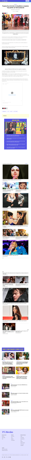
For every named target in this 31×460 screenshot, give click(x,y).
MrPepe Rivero (15, 386)
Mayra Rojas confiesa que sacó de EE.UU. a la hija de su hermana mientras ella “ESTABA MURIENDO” (7, 363)
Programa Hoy (4, 111)
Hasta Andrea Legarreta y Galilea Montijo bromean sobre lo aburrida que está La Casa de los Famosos (15, 135)
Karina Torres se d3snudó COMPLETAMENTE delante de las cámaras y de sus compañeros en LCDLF (19, 410)
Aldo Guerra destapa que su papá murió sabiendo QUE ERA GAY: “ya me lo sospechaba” (8, 377)
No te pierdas (15, 111)
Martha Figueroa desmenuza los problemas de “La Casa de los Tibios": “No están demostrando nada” (16, 144)
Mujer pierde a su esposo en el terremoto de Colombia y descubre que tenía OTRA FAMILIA (19, 393)
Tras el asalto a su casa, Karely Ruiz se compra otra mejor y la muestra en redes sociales (16, 147)
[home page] (5, 1)
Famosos (15, 4)
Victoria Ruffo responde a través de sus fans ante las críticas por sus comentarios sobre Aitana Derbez (16, 141)
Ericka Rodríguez (15, 403)
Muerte (11, 111)
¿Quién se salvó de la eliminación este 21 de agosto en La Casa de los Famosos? (16, 138)
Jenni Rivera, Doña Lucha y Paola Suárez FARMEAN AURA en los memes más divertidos (19, 385)
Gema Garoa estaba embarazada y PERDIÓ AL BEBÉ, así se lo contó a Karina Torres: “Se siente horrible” (21, 377)
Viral (11, 392)
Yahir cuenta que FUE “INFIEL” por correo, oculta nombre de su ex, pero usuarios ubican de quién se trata (19, 402)
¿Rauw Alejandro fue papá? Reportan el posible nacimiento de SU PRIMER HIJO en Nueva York (22, 363)
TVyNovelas (17, 11)
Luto (8, 111)
